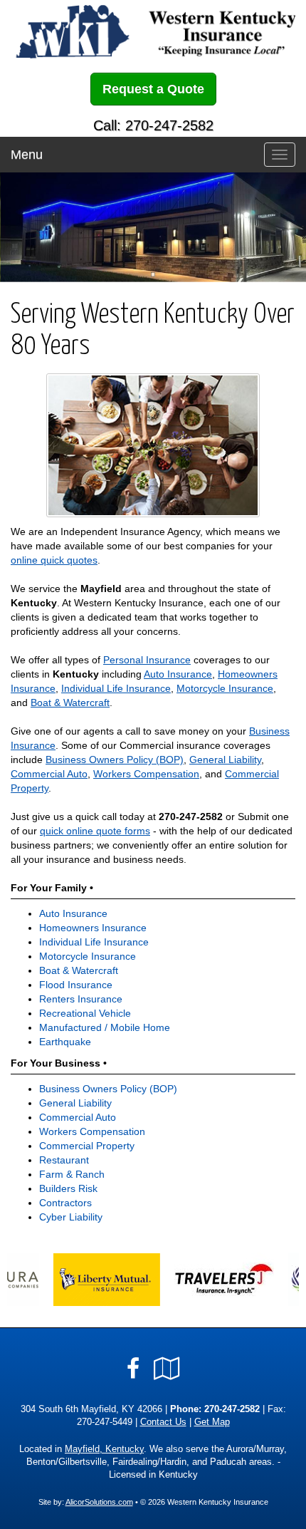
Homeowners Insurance (93, 927)
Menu (27, 154)
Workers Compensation (146, 773)
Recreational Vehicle (85, 1013)
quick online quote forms (95, 830)
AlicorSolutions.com (99, 1502)
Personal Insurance (147, 659)
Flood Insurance (75, 984)
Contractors (65, 1202)
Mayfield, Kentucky (104, 1449)
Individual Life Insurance (116, 688)
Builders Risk (68, 1188)
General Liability (225, 759)
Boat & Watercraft (70, 702)
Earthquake (65, 1041)
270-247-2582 (191, 816)
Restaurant (64, 1160)
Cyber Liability (70, 1217)
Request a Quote (153, 89)
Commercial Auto (49, 773)
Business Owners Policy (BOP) (115, 759)
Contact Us (163, 1422)
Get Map (212, 1422)
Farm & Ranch (72, 1174)
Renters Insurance (80, 999)
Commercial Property (86, 1145)
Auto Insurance (178, 674)
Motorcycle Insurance (224, 688)
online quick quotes (54, 560)
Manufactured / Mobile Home (104, 1027)
